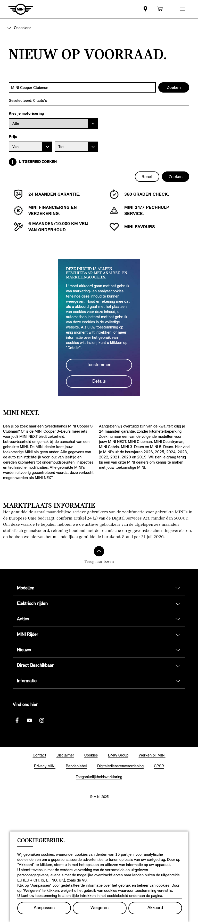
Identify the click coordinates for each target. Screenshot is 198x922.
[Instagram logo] (42, 720)
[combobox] (82, 87)
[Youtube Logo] (29, 720)
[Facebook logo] (17, 720)
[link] (145, 9)
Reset (147, 176)
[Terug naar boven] (99, 551)
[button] (182, 9)
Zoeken (176, 176)
